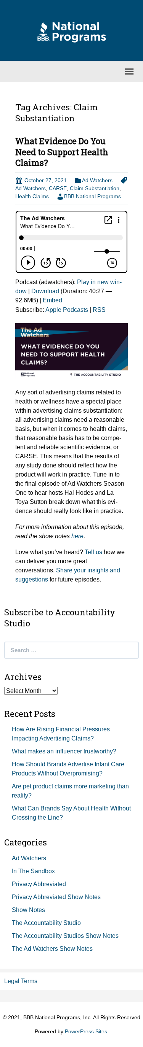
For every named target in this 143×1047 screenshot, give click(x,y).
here (77, 536)
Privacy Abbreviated (39, 884)
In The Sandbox (33, 871)
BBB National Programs (92, 196)
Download (45, 291)
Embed (52, 300)
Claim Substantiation (94, 188)
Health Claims (32, 196)
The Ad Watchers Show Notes (52, 948)
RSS (99, 310)
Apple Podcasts (66, 310)
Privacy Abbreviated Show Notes (56, 897)
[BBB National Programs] (71, 32)
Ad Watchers (97, 180)
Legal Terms (20, 981)
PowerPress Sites (86, 1031)
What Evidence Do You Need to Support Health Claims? (61, 151)
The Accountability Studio (46, 923)
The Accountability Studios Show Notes (65, 936)
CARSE (58, 188)
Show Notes (28, 910)
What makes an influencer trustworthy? (64, 751)
